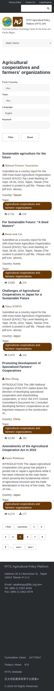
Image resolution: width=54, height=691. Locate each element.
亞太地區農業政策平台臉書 (21, 679)
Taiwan (17, 195)
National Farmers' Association (21, 165)
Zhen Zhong (11, 378)
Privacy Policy (15, 2)
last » (31, 547)
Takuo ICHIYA (13, 306)
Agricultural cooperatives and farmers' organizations (22, 206)
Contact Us (30, 2)
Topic (5, 94)
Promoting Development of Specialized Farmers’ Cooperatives (21, 366)
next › (19, 547)
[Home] (12, 21)
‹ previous (22, 527)
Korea (16, 263)
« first (8, 527)
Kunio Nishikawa (14, 458)
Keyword (6, 119)
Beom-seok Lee (13, 234)
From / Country (10, 82)
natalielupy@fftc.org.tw (27, 584)
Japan (17, 336)
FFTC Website (13, 671)
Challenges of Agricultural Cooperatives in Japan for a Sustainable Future (22, 294)
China (16, 419)
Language (7, 107)
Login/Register (45, 2)
